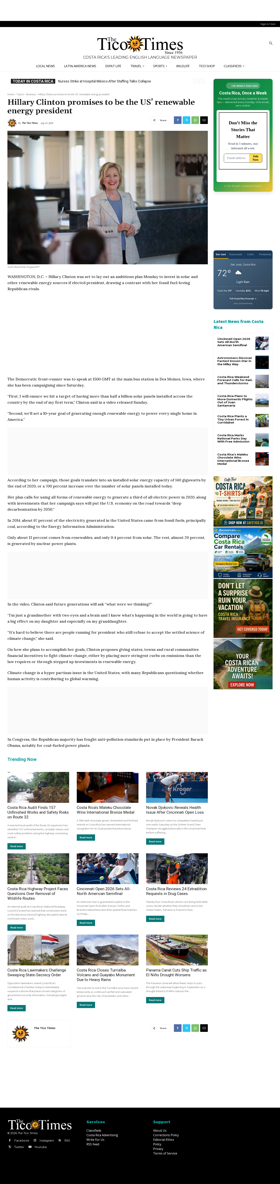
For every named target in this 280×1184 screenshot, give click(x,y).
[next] (202, 81)
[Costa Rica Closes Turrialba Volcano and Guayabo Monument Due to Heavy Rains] (107, 950)
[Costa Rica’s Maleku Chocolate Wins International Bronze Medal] (107, 787)
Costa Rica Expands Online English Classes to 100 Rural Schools (106, 81)
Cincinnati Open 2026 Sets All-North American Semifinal (104, 891)
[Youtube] (30, 1147)
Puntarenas (265, 254)
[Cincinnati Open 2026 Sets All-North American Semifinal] (107, 868)
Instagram (46, 1140)
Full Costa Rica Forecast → (243, 298)
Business (31, 94)
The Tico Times (30, 123)
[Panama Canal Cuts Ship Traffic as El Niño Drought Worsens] (177, 950)
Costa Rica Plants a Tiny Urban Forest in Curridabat (233, 419)
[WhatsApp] (195, 120)
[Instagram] (35, 1140)
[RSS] (60, 1140)
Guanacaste (235, 254)
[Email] (204, 120)
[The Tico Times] (12, 123)
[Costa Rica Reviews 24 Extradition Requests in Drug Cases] (177, 868)
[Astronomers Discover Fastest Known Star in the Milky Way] (262, 362)
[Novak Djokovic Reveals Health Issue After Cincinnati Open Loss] (177, 787)
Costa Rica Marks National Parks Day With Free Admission (233, 438)
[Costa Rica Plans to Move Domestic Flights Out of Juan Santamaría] (262, 400)
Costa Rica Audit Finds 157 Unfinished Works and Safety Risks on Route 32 (38, 812)
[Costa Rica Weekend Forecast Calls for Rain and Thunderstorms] (262, 381)
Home (10, 94)
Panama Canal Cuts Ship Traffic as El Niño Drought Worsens (176, 972)
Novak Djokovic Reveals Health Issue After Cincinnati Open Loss (175, 810)
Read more (16, 846)
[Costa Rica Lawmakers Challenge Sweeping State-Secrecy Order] (38, 950)
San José (221, 254)
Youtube (40, 1147)
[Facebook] (178, 120)
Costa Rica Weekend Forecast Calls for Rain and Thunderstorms (234, 380)
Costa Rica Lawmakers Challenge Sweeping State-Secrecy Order (36, 972)
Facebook (21, 1140)
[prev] (196, 81)
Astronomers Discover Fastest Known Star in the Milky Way (234, 361)
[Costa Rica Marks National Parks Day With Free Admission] (262, 439)
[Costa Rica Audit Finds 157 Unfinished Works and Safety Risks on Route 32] (38, 787)
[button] (270, 43)
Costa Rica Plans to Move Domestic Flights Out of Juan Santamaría (235, 400)
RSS (67, 1140)
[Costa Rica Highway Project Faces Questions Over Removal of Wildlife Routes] (38, 868)
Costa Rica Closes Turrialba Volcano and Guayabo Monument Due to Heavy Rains (106, 975)
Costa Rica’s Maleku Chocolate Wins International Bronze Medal (105, 810)
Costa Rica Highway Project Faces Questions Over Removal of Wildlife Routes (37, 894)
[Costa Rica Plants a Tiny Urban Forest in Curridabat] (262, 420)
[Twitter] (186, 120)
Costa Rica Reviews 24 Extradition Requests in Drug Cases (176, 891)
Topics (20, 94)
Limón (250, 254)
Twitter (19, 1147)
